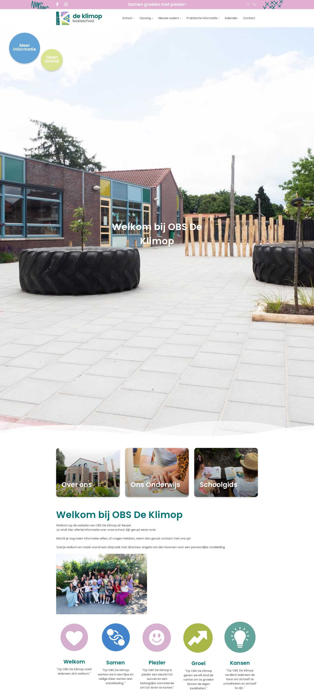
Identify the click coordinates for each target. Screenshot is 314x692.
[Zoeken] (248, 4)
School (127, 18)
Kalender (231, 18)
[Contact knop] (254, 4)
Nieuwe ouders (168, 18)
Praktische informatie (201, 18)
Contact (249, 18)
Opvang (145, 18)
